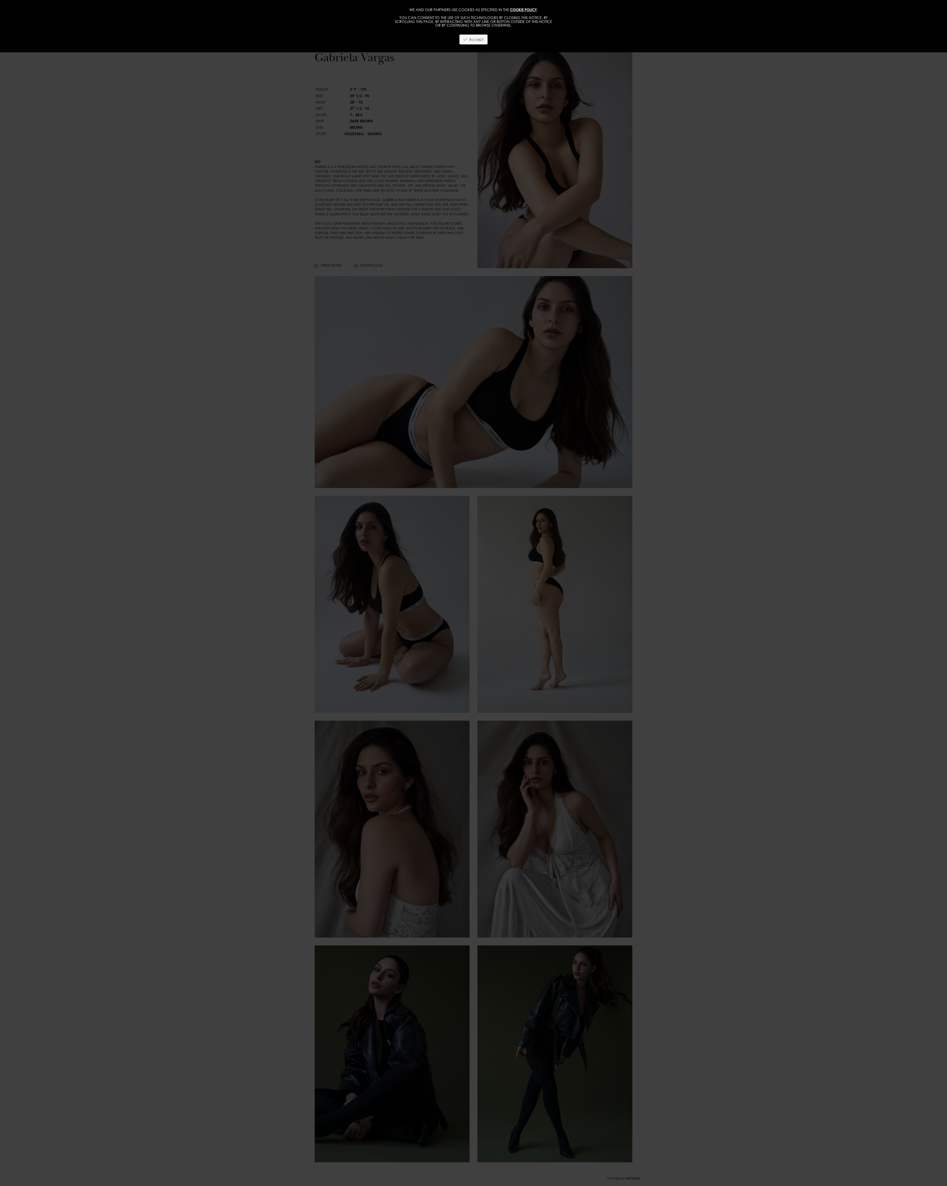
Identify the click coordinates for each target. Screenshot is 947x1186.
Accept (475, 39)
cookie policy (523, 10)
